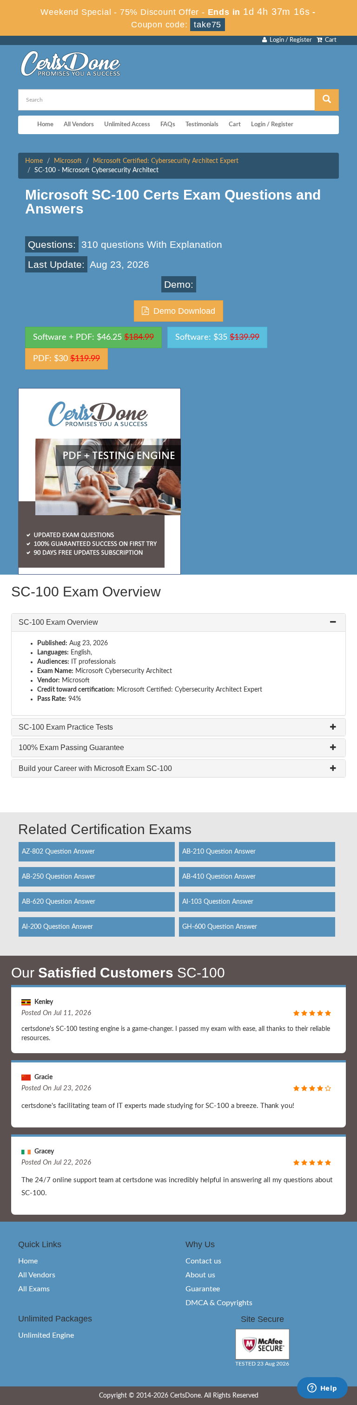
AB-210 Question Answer (219, 851)
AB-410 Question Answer (219, 877)
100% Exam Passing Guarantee (71, 747)
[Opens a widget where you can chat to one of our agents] (322, 1388)
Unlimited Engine (46, 1335)
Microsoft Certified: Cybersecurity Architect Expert (165, 161)
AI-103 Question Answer (217, 902)
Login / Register (289, 40)
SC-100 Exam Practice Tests (66, 727)
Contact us (203, 1261)
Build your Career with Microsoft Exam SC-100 (95, 768)
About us (200, 1275)
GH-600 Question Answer (219, 927)
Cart (329, 40)
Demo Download (182, 311)
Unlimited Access (127, 125)
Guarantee (202, 1289)
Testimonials (201, 125)
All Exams (34, 1289)
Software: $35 (217, 337)
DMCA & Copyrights (218, 1303)
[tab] (178, 622)
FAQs (167, 125)
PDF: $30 (66, 359)
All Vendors (79, 125)
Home (45, 125)
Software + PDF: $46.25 (93, 337)
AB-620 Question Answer (58, 902)
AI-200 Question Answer (57, 927)
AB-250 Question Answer (58, 877)
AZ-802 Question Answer (58, 851)
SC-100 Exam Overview (58, 622)
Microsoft (68, 161)
